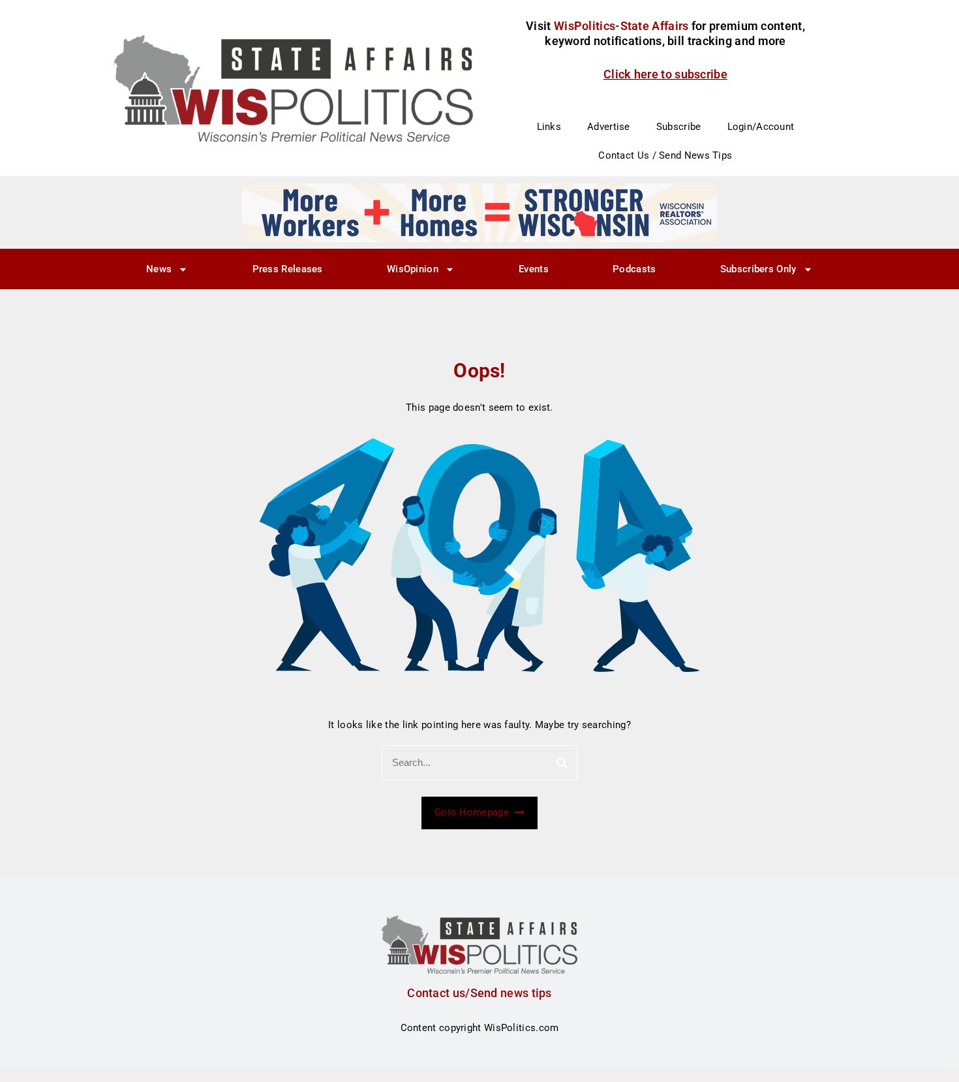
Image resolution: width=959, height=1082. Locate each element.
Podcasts (634, 269)
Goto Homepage (472, 812)
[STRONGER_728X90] (479, 212)
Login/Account (761, 127)
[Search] (562, 762)
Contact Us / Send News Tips (665, 155)
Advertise (608, 127)
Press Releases (287, 269)
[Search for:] (479, 762)
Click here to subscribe (665, 74)
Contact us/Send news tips (479, 993)
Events (534, 269)
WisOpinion (412, 269)
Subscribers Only (758, 269)
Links (549, 127)
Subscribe (678, 127)
